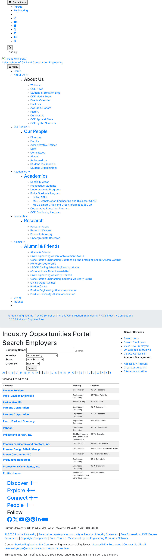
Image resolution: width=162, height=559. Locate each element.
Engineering (21, 10)
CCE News (36, 88)
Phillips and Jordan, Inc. (17, 434)
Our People (21, 126)
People (16, 505)
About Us (20, 74)
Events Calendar (40, 100)
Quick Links (18, 2)
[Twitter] (15, 29)
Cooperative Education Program (49, 208)
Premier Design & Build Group (21, 449)
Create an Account (135, 367)
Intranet (18, 301)
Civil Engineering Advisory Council (51, 275)
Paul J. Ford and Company (19, 421)
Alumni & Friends (42, 246)
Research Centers (40, 230)
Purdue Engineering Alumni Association (53, 290)
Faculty (34, 141)
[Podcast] (15, 40)
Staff (33, 148)
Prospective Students (43, 185)
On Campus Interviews (137, 349)
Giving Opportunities (42, 282)
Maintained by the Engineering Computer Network (98, 538)
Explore (16, 490)
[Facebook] (15, 25)
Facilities (35, 104)
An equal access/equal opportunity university (66, 534)
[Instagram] (15, 18)
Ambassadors (38, 160)
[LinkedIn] (15, 33)
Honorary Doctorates (43, 263)
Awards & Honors (40, 107)
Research (19, 216)
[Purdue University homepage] (14, 58)
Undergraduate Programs (45, 189)
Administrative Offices (43, 145)
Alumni (34, 156)
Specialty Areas (39, 181)
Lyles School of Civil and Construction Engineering (32, 62)
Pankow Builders (13, 390)
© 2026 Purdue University (20, 534)
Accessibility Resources (107, 544)
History (34, 111)
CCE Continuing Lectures (45, 212)
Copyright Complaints (34, 538)
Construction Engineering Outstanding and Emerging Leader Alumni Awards (75, 259)
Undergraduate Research (45, 238)
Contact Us (37, 115)
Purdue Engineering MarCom (32, 544)
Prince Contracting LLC (17, 454)
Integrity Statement (106, 534)
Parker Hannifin (12, 402)
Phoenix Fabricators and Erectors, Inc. (26, 444)
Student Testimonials (42, 164)
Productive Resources (17, 459)
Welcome (35, 85)
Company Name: (16, 349)
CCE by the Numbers (43, 123)
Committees (37, 152)
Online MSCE (39, 197)
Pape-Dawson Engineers (18, 395)
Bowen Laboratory (41, 234)
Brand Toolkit (57, 538)
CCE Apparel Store (41, 119)
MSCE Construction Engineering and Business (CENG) (63, 200)
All (3, 372)
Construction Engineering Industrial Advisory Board (61, 278)
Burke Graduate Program (45, 193)
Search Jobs (131, 338)
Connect (18, 498)
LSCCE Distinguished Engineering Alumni (54, 267)
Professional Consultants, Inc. (21, 466)
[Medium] (15, 37)
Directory (36, 137)
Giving (18, 297)
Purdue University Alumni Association (52, 294)
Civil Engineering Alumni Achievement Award (57, 256)
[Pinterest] (33, 520)
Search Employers (135, 342)
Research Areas (39, 226)
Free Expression (130, 534)
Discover (18, 483)
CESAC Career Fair (135, 353)
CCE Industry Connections (117, 315)
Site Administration (135, 371)
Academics (21, 171)
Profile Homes (12, 473)
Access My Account (136, 363)
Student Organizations (43, 167)
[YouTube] (15, 21)
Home (17, 71)
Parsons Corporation (16, 407)
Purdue (18, 6)
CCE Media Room (41, 96)
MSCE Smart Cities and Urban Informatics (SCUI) (61, 204)
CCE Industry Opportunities (27, 319)
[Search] (9, 47)
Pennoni (8, 427)
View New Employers (136, 346)
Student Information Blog (45, 92)
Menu (14, 66)
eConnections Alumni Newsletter (49, 271)
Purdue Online (38, 286)
